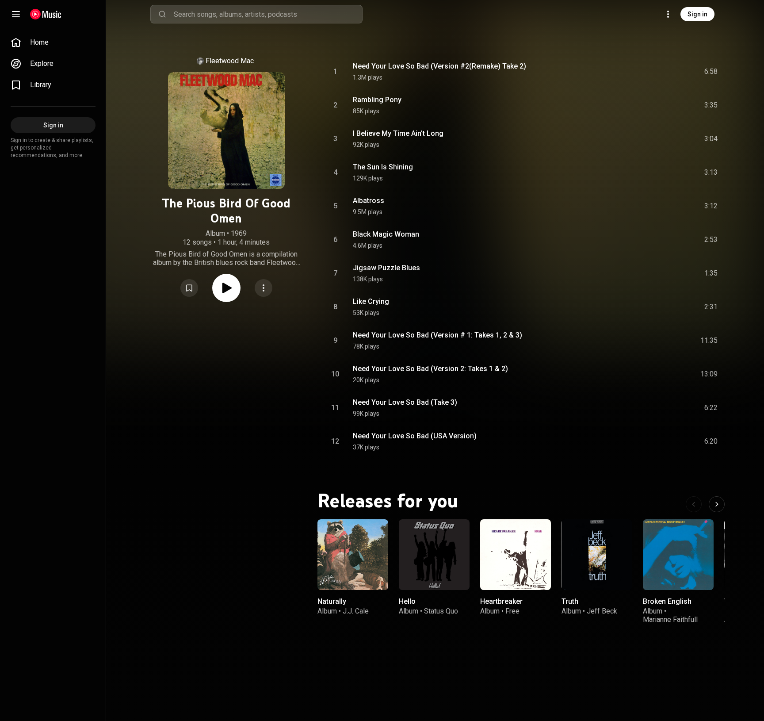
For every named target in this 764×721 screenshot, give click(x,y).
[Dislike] (661, 72)
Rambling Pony (377, 100)
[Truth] (597, 554)
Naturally (331, 601)
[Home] (45, 14)
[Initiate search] (162, 14)
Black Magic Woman (386, 234)
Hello (407, 601)
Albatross (368, 200)
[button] (189, 288)
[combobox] (268, 14)
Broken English (667, 601)
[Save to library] (189, 288)
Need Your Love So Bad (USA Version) (415, 436)
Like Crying (371, 301)
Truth (570, 601)
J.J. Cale (356, 611)
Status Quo (441, 611)
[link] (53, 42)
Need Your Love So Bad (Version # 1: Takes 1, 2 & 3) (437, 335)
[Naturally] (352, 554)
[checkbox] (711, 71)
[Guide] (16, 14)
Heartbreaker (501, 601)
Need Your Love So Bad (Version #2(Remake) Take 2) (439, 66)
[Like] (644, 72)
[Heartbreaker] (515, 554)
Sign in (697, 14)
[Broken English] (678, 554)
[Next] (717, 504)
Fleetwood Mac (230, 61)
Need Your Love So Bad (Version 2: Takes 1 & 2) (430, 368)
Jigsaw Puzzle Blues (386, 268)
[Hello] (434, 554)
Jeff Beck (602, 611)
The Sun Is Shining (383, 167)
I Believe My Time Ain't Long (398, 133)
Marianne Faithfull (670, 619)
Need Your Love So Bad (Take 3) (405, 402)
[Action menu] (263, 288)
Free (512, 611)
